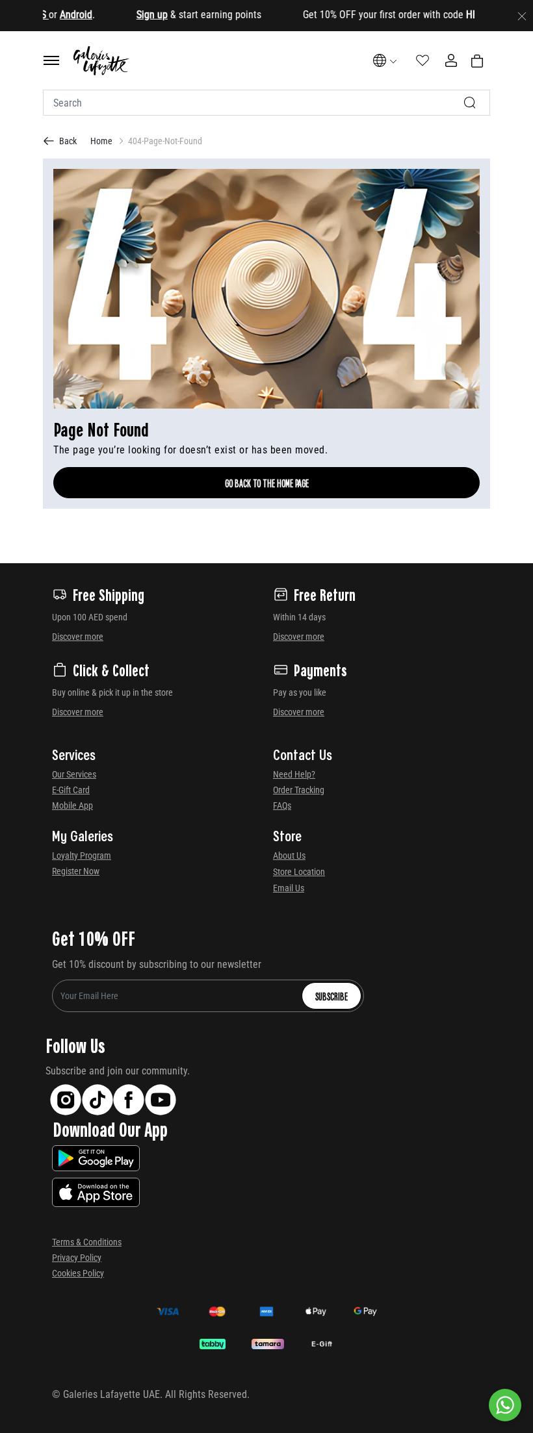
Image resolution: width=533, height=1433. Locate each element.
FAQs (282, 805)
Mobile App (72, 805)
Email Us (288, 888)
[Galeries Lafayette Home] (101, 60)
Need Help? (294, 774)
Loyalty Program (81, 855)
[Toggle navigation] (51, 60)
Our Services (74, 774)
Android (56, 14)
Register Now (75, 871)
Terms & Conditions (87, 1242)
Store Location (299, 872)
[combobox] (266, 103)
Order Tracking (298, 790)
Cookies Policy (78, 1273)
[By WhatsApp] (505, 1405)
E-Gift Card (71, 790)
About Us (289, 855)
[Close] (521, 15)
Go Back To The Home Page (267, 482)
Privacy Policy (76, 1257)
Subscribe (331, 995)
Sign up (132, 14)
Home (101, 141)
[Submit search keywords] (470, 103)
